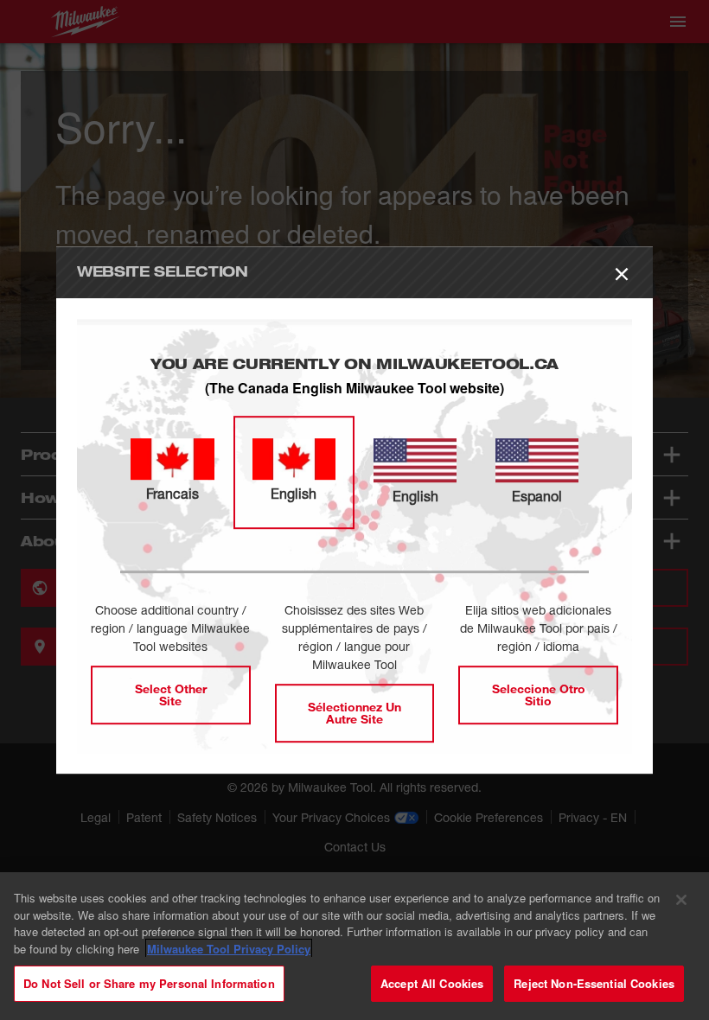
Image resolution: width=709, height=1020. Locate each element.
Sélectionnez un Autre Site (354, 712)
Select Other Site (171, 694)
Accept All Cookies (431, 983)
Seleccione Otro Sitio (538, 694)
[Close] (681, 900)
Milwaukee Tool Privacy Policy (228, 948)
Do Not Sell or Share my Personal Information (149, 983)
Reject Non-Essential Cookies (594, 983)
